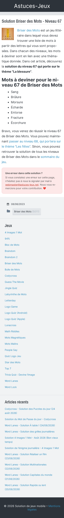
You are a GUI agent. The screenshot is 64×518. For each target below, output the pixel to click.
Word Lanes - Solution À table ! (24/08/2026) (30, 425)
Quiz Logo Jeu (13, 356)
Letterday (10, 300)
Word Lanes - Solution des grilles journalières (29, 431)
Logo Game (11, 306)
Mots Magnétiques (15, 337)
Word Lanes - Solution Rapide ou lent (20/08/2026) (25, 487)
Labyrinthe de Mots (15, 294)
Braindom (10, 250)
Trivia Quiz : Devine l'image (20, 374)
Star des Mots (12, 362)
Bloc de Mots (12, 244)
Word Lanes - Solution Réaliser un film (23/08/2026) (26, 456)
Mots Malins (11, 343)
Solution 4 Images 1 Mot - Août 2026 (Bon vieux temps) (31, 439)
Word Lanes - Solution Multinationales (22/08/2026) (25, 466)
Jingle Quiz (11, 288)
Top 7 (8, 368)
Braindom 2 (11, 257)
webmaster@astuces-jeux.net (22, 184)
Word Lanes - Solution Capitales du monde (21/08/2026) (28, 476)
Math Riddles (12, 331)
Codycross (11, 275)
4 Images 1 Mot (13, 232)
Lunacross (10, 325)
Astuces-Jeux (32, 6)
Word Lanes (11, 380)
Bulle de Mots (12, 269)
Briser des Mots (28, 30)
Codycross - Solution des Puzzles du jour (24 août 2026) (30, 410)
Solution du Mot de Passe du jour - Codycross (30, 419)
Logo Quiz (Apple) (15, 319)
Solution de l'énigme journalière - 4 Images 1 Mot (32, 448)
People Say (11, 349)
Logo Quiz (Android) (16, 312)
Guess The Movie (14, 281)
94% (7, 238)
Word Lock (11, 387)
